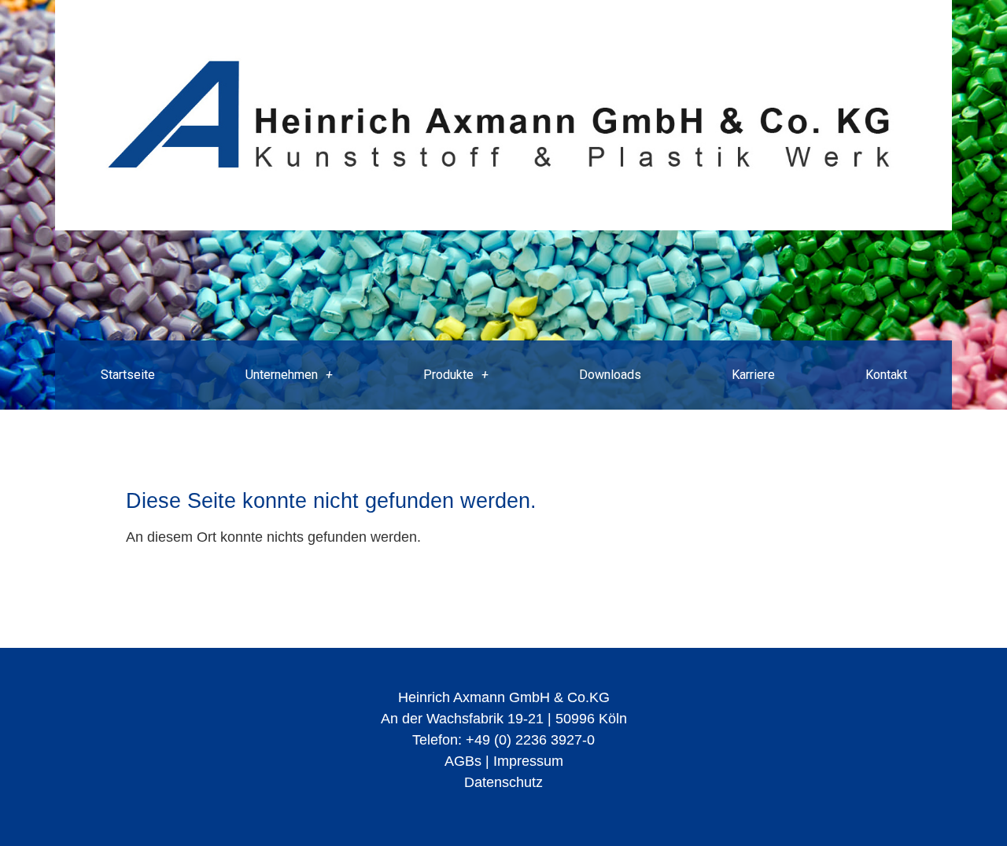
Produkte (448, 374)
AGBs (462, 761)
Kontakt (886, 374)
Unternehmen (281, 374)
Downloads (610, 374)
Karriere (753, 374)
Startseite (128, 374)
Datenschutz (503, 782)
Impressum (528, 761)
